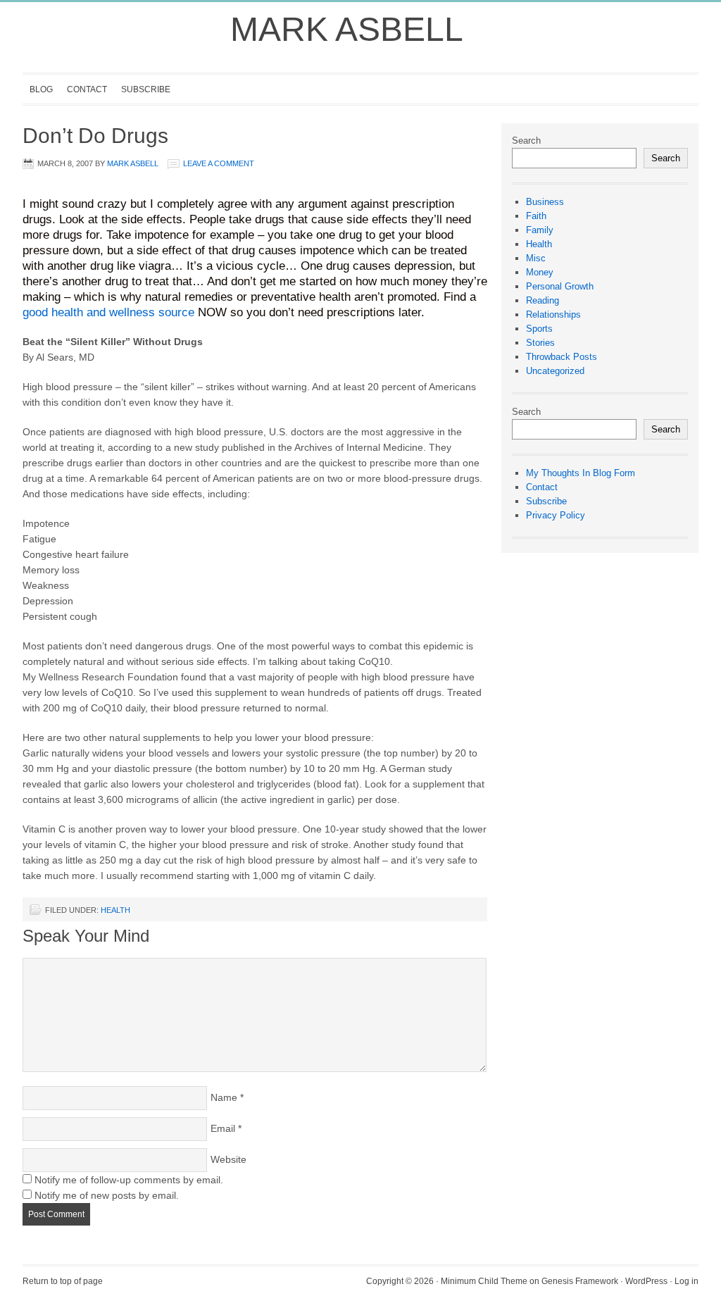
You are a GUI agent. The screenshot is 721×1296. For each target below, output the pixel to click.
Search (526, 140)
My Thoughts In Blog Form (580, 473)
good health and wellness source (108, 312)
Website (228, 1159)
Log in (686, 1281)
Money (539, 272)
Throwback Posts (561, 356)
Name (224, 1097)
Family (539, 230)
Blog (41, 89)
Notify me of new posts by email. (107, 1195)
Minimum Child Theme (484, 1281)
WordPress (646, 1281)
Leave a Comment (218, 163)
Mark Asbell (346, 29)
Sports (539, 328)
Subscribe (145, 89)
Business (545, 202)
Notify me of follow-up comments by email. (129, 1179)
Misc (536, 258)
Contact (87, 89)
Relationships (553, 314)
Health (115, 910)
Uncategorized (555, 371)
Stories (540, 342)
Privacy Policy (555, 515)
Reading (542, 300)
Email (223, 1128)
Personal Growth (560, 286)
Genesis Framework (579, 1281)
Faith (536, 216)
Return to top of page (63, 1281)
